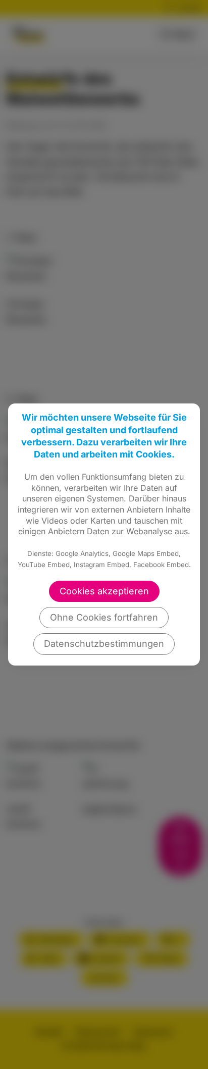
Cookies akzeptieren (104, 591)
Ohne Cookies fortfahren (104, 617)
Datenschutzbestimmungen (104, 643)
